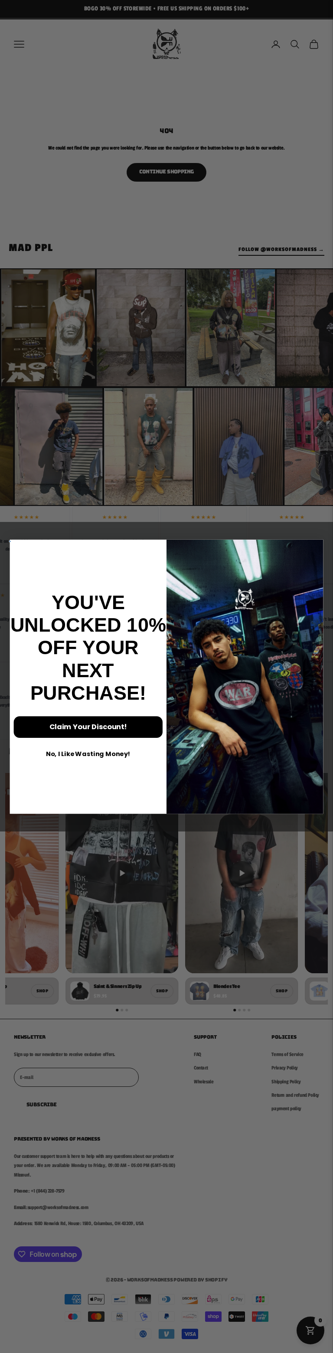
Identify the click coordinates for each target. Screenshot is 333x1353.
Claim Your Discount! (88, 726)
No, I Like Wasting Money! (88, 753)
